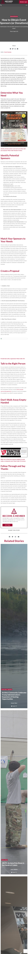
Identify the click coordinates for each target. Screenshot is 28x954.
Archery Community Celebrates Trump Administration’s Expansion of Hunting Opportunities (14, 696)
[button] (10, 49)
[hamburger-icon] (26, 5)
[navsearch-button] (1, 5)
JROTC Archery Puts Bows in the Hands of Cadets (13, 864)
